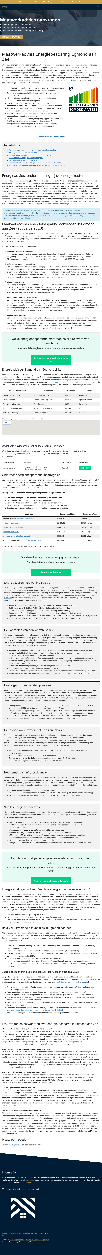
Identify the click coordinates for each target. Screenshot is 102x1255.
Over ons (13, 1240)
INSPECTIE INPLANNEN (11, 37)
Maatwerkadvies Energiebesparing (13, 1233)
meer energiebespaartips (35, 540)
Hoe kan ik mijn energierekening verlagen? (26, 158)
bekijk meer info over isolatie (26, 518)
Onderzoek (21, 1240)
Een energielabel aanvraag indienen (23, 160)
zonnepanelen (33, 488)
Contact (46, 1240)
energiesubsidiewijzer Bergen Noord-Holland (51, 964)
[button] (52, 136)
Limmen (85, 982)
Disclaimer (39, 1240)
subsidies (8, 598)
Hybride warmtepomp (11, 523)
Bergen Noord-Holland (57, 382)
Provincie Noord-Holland (23, 933)
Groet (57, 982)
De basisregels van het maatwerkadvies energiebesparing (32, 150)
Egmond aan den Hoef (70, 982)
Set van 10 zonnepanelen (13, 527)
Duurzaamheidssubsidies (19, 163)
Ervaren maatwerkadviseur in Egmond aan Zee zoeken (31, 155)
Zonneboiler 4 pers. (11, 532)
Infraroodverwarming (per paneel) (16, 536)
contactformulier (26, 1182)
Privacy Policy (30, 1240)
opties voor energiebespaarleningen (46, 163)
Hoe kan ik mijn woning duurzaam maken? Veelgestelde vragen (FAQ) (37, 165)
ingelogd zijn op (15, 1145)
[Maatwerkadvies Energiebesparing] (5, 7)
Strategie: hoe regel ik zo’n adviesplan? (24, 153)
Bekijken (84, 468)
